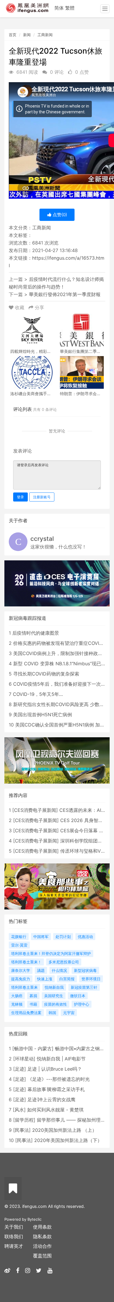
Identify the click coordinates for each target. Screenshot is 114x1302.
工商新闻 (45, 34)
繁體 (70, 8)
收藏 (19, 307)
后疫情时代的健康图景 (35, 633)
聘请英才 (13, 1246)
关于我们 (13, 1227)
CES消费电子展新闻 (35, 810)
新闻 (27, 34)
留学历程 (24, 1120)
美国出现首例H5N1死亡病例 (42, 714)
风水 (19, 1110)
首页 (12, 34)
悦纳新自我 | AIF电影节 (61, 1059)
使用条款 (42, 1227)
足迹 (19, 1069)
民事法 (22, 1130)
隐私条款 (42, 1236)
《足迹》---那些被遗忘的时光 (58, 1079)
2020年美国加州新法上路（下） (68, 1140)
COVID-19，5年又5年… (38, 694)
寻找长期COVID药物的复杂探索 (46, 674)
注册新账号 (42, 497)
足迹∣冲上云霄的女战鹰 (51, 1099)
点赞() (59, 214)
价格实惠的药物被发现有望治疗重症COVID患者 (62, 643)
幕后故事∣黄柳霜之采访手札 (56, 1089)
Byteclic (34, 1219)
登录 (20, 497)
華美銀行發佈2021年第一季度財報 (65, 294)
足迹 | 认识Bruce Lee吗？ (54, 1069)
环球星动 (24, 1059)
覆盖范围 (42, 1256)
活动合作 (42, 1246)
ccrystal (42, 538)
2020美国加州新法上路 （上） (64, 1130)
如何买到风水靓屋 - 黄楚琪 (55, 1110)
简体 (59, 8)
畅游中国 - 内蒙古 (33, 1048)
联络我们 (13, 1236)
